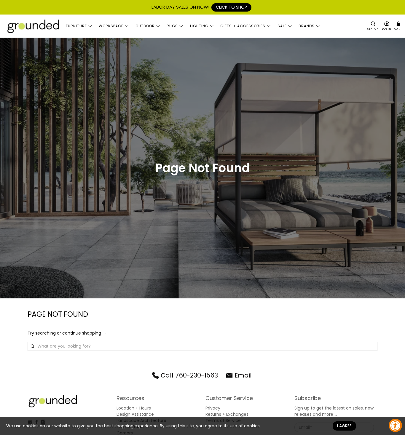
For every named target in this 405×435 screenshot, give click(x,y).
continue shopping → (84, 333)
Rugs (172, 25)
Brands (307, 25)
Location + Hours (134, 408)
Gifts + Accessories (242, 25)
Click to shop (231, 7)
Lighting (199, 25)
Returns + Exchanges (226, 414)
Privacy (212, 408)
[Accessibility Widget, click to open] (395, 425)
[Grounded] (33, 26)
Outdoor (145, 25)
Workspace (111, 25)
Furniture (76, 25)
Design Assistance (135, 414)
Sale (282, 25)
